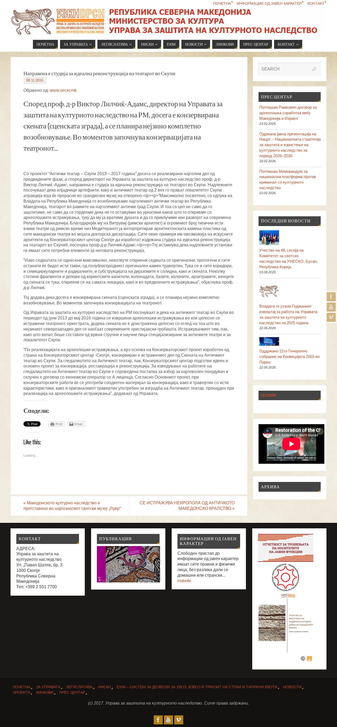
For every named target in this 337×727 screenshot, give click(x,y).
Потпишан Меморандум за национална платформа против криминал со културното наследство (287, 179)
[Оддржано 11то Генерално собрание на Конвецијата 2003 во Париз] (290, 342)
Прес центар (72, 692)
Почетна (222, 3)
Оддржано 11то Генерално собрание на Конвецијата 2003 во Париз (289, 356)
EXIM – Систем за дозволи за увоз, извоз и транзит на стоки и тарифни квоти (197, 687)
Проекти (21, 692)
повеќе (184, 580)
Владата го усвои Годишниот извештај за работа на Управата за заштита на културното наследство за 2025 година (288, 314)
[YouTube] (331, 307)
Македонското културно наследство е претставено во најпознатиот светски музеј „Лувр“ (72, 506)
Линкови (44, 692)
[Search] (314, 69)
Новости (292, 687)
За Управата (48, 687)
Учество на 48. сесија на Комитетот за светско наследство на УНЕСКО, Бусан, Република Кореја (288, 258)
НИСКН (104, 687)
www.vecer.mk (63, 90)
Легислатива (79, 687)
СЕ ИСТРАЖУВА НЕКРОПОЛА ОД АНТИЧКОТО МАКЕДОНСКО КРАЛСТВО (187, 506)
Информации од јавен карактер (269, 3)
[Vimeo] (331, 317)
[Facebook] (331, 296)
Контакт (316, 3)
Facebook (268, 395)
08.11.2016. (35, 80)
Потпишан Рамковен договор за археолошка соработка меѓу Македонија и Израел (288, 113)
